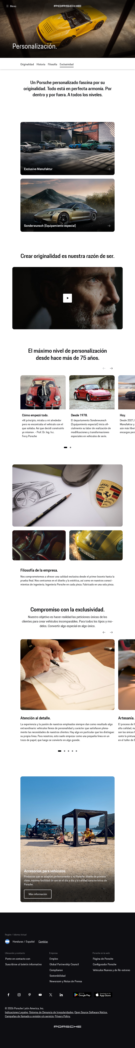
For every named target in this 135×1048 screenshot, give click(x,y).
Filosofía (52, 64)
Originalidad (27, 64)
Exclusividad (67, 64)
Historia (41, 64)
